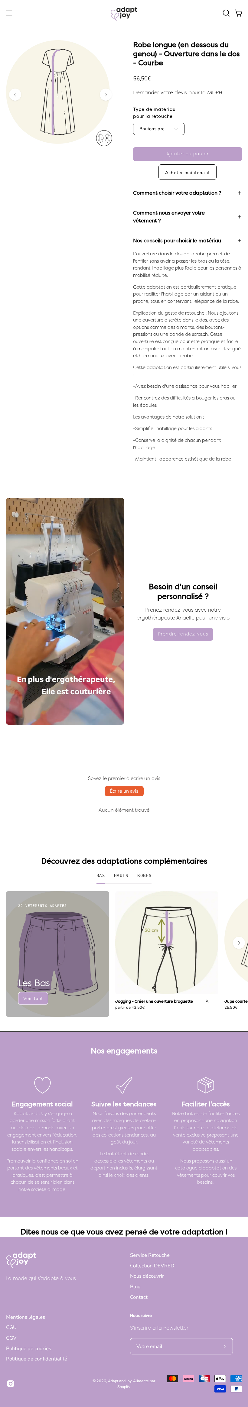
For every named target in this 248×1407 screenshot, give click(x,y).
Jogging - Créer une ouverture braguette (154, 1001)
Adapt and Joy (119, 1380)
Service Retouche (150, 1255)
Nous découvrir (147, 1276)
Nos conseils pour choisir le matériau (177, 241)
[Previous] (15, 95)
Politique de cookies (28, 1348)
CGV (11, 1337)
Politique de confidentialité (36, 1358)
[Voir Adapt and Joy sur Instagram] (10, 1383)
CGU (11, 1327)
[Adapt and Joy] (124, 13)
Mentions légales (25, 1317)
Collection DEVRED (152, 1265)
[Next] (106, 95)
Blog (135, 1286)
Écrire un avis (124, 791)
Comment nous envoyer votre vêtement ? (169, 217)
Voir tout (33, 998)
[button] (225, 13)
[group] (124, 954)
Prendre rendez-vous (183, 634)
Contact (139, 1297)
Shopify (123, 1386)
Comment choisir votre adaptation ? (177, 193)
